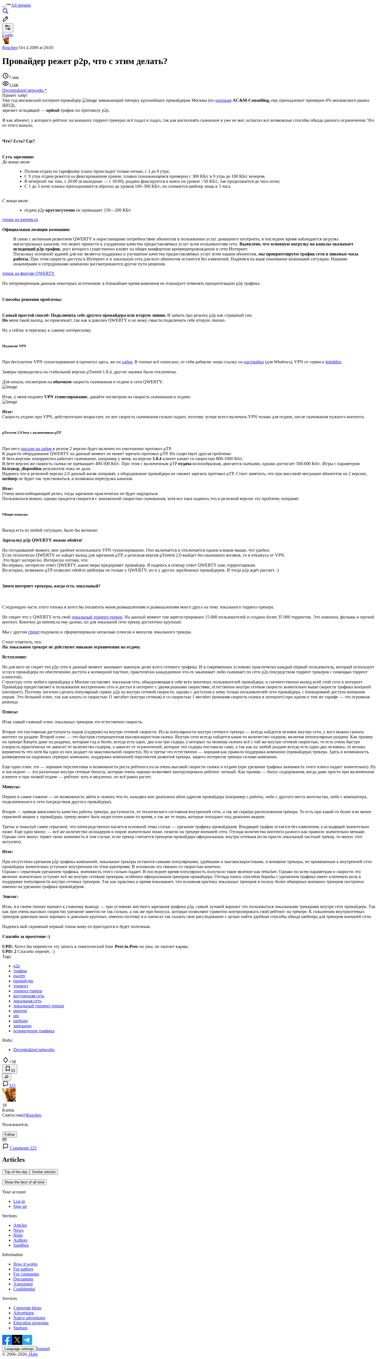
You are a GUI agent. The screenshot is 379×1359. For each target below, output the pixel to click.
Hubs (18, 1235)
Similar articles (44, 1172)
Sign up (20, 1206)
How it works (25, 1264)
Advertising (23, 1312)
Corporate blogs (27, 1307)
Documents (23, 1279)
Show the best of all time (24, 1182)
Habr (33, 1354)
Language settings (19, 1349)
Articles (20, 1225)
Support (43, 1348)
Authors (20, 1240)
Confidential (24, 1289)
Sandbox (21, 1245)
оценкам (223, 100)
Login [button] (7, 34)
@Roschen (31, 1115)
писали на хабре (37, 448)
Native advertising (29, 1317)
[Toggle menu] (4, 6)
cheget (33, 632)
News (18, 1230)
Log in (19, 1201)
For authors (23, 1269)
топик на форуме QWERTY (28, 273)
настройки (254, 361)
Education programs (31, 1322)
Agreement (23, 1284)
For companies (26, 1274)
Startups (20, 1327)
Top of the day (15, 1172)
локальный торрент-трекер (97, 617)
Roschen (9, 47)
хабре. (127, 361)
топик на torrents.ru (20, 219)
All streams (21, 5)
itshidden (333, 361)
